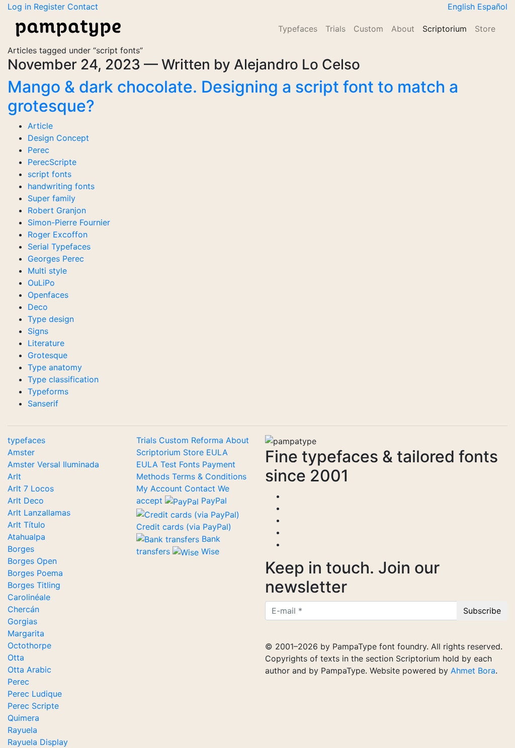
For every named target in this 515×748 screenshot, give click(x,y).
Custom (368, 29)
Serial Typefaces (59, 246)
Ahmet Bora (473, 671)
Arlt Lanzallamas (39, 513)
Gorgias (22, 621)
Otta (16, 657)
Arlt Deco (26, 500)
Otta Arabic (29, 669)
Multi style (47, 271)
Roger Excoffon (58, 234)
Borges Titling (34, 585)
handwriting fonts (61, 186)
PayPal (213, 500)
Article (40, 126)
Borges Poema (35, 573)
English (462, 7)
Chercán (23, 609)
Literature (46, 343)
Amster (21, 452)
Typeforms (48, 391)
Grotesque (47, 355)
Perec (38, 150)
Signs (38, 331)
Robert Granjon (57, 210)
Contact (82, 7)
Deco (38, 307)
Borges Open (32, 561)
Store (485, 29)
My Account (159, 488)
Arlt (14, 476)
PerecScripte (52, 162)
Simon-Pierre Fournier (69, 222)
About (402, 29)
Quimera (23, 718)
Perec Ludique (35, 694)
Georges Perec (56, 259)
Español (492, 7)
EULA (217, 452)
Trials (335, 29)
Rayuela (22, 730)
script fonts (49, 174)
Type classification (63, 379)
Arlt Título (26, 525)
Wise (209, 551)
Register (50, 7)
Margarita (26, 633)
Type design (51, 319)
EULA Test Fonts (169, 464)
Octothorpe (29, 645)
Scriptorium (444, 29)
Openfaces (48, 295)
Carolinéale (29, 597)
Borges (21, 549)
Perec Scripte (33, 706)
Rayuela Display (38, 742)
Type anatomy (55, 367)
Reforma (208, 440)
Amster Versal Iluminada (53, 464)
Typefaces (297, 29)
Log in (21, 7)
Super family (51, 198)
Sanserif (43, 403)
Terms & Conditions (209, 476)
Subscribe (482, 611)
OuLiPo (41, 283)
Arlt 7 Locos (31, 488)
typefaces (26, 440)
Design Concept (58, 138)
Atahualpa (26, 537)
